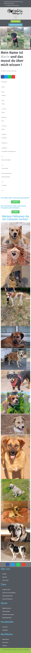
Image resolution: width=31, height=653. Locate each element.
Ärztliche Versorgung (8, 614)
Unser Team (5, 580)
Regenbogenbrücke (7, 595)
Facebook (5, 627)
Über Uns (4, 577)
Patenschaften (6, 611)
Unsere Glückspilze (7, 599)
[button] (15, 17)
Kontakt (4, 574)
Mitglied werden (6, 608)
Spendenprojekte (6, 617)
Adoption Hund (6, 589)
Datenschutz (5, 639)
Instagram (5, 630)
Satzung (4, 645)
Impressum (5, 642)
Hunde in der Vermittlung (8, 592)
